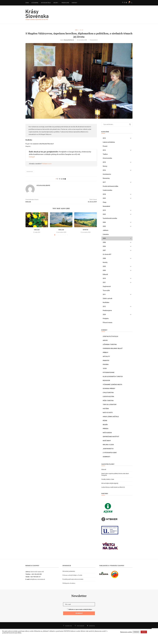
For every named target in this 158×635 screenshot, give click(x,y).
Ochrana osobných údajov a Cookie (72, 575)
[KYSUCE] (85, 219)
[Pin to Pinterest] (63, 179)
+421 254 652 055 (36, 574)
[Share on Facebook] (59, 179)
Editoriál (36, 230)
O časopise (34, 2)
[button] (28, 223)
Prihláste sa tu (46, 164)
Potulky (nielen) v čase (107, 479)
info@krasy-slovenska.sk (37, 579)
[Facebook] (122, 4)
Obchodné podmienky (68, 571)
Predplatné (65, 2)
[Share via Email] (65, 179)
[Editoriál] (37, 219)
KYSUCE (85, 230)
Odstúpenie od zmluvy (68, 583)
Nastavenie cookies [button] (126, 632)
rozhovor (30, 171)
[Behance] (126, 4)
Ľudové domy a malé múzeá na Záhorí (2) (113, 487)
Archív (55, 2)
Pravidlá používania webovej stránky (72, 579)
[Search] (131, 2)
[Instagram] (124, 4)
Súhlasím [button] (144, 632)
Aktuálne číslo (46, 2)
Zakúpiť (32, 157)
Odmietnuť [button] (136, 632)
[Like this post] (57, 179)
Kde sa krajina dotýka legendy (109, 483)
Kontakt (74, 2)
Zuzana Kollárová (69, 40)
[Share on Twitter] (61, 179)
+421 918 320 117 (35, 577)
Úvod (27, 2)
